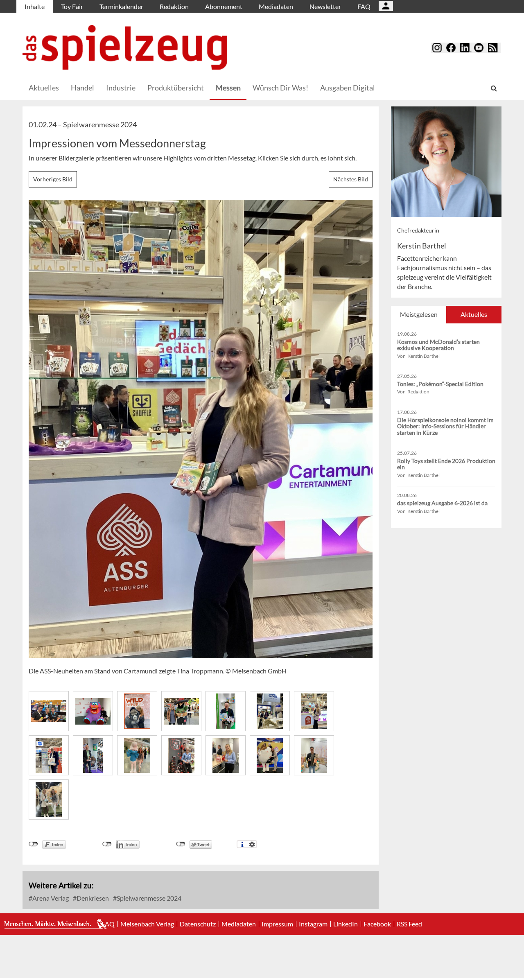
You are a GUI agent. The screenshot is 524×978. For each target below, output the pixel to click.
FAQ (363, 6)
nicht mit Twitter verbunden (180, 844)
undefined (107, 844)
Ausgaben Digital (347, 87)
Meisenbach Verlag (147, 924)
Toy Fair (72, 6)
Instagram (313, 924)
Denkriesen (92, 898)
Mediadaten (276, 6)
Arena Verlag (50, 898)
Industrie (121, 87)
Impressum (277, 924)
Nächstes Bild (350, 179)
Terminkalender (121, 6)
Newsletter (325, 6)
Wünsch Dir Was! (280, 87)
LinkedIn (345, 924)
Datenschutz (198, 924)
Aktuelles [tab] (474, 314)
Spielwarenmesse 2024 (148, 898)
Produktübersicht (175, 87)
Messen (228, 87)
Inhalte (35, 6)
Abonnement (223, 6)
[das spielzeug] (125, 47)
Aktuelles (44, 87)
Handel (82, 87)
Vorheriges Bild (52, 179)
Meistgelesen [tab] (419, 314)
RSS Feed (409, 924)
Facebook (377, 924)
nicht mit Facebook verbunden (33, 844)
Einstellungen (252, 844)
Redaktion (174, 6)
